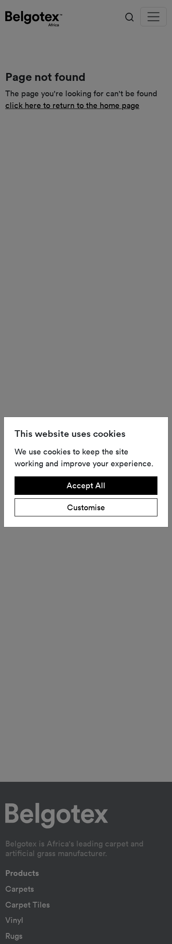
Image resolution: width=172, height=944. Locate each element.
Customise (86, 507)
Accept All (86, 485)
